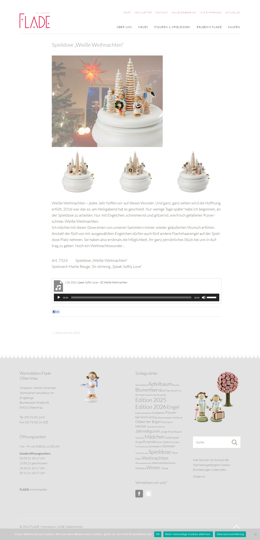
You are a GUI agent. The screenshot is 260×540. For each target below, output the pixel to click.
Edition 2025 (150, 399)
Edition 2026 (150, 406)
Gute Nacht (167, 422)
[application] (136, 297)
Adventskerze (141, 385)
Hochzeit (151, 426)
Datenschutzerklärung (230, 534)
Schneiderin (155, 446)
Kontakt (162, 12)
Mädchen (154, 437)
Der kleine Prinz (174, 390)
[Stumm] (204, 297)
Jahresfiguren (147, 431)
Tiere (175, 452)
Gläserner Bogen (148, 421)
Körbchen (139, 437)
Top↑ (236, 527)
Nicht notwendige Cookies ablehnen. (188, 534)
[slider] (212, 297)
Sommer (168, 446)
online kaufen (33, 489)
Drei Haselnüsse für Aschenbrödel (150, 395)
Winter (154, 467)
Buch (162, 390)
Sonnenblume (141, 453)
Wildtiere (140, 468)
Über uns (124, 27)
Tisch (138, 458)
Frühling (151, 417)
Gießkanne (178, 417)
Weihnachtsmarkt (143, 463)
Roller (159, 442)
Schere (167, 442)
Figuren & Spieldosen (172, 27)
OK (158, 534)
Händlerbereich (184, 12)
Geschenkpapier (165, 417)
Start (127, 12)
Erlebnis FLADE (209, 27)
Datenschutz (74, 527)
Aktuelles (233, 12)
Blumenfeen (147, 390)
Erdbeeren (158, 412)
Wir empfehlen (211, 12)
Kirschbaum (175, 431)
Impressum (48, 527)
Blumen (175, 385)
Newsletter (143, 12)
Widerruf (199, 476)
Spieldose (159, 451)
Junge (163, 431)
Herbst (140, 426)
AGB (61, 527)
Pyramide (149, 442)
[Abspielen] (59, 297)
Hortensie (160, 426)
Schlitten (175, 442)
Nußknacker (172, 437)
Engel (173, 407)
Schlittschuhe (141, 446)
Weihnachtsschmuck (163, 462)
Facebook (139, 493)
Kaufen (234, 27)
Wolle (164, 468)
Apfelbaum (160, 384)
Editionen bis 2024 (67, 333)
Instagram (148, 493)
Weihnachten (155, 458)
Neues (143, 27)
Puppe (138, 442)
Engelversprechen (143, 413)
